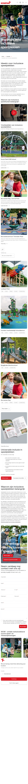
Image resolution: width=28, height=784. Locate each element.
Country (2, 671)
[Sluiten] (25, 659)
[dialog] (14, 392)
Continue (14, 679)
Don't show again (14, 683)
